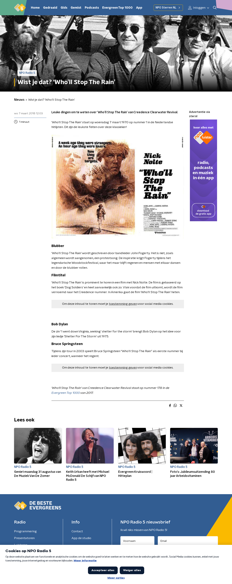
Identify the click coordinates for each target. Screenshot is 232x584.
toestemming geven (123, 303)
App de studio (81, 538)
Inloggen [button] (199, 7)
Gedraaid (50, 7)
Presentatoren (24, 538)
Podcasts (92, 7)
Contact (77, 531)
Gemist (76, 7)
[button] (214, 8)
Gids (64, 7)
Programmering (25, 531)
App (139, 7)
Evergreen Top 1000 (117, 7)
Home (35, 7)
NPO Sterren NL (166, 7)
